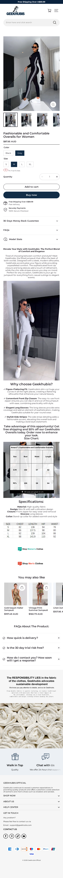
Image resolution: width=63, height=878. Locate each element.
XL (30, 164)
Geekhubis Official (34, 860)
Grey (19, 153)
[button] (56, 10)
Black (8, 153)
